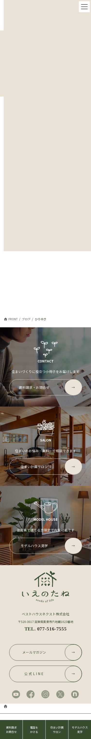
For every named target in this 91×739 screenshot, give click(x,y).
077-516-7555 (51, 628)
